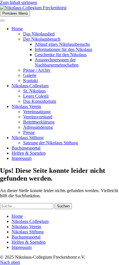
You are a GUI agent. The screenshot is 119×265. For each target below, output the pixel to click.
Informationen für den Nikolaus (63, 49)
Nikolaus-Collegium (30, 85)
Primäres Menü (15, 13)
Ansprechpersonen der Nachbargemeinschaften (57, 62)
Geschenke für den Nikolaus (61, 54)
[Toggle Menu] (2, 20)
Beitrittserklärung (39, 122)
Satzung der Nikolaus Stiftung (50, 142)
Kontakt (30, 80)
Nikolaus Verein (26, 106)
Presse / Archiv (37, 70)
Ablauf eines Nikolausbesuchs (62, 44)
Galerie (29, 75)
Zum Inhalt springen (18, 2)
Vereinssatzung (37, 111)
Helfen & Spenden (29, 153)
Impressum (21, 158)
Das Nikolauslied (39, 33)
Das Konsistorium (39, 101)
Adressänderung (38, 127)
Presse (29, 132)
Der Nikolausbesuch (41, 39)
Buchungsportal (26, 147)
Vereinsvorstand (37, 116)
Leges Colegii (36, 96)
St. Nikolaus (34, 90)
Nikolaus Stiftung (28, 137)
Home (17, 28)
